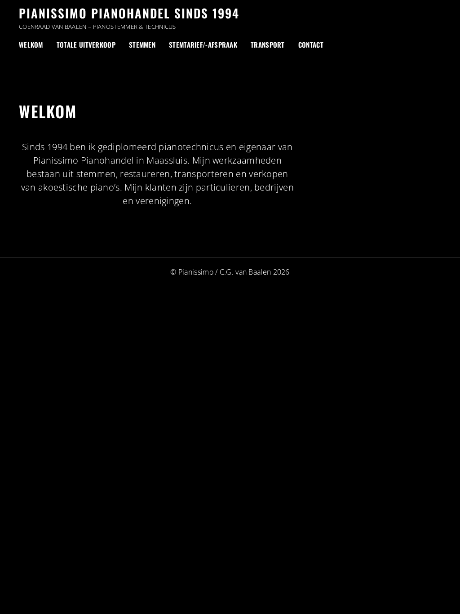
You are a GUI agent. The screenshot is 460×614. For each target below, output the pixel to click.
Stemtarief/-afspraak (203, 44)
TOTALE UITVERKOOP (86, 44)
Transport (268, 44)
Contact (310, 44)
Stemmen (142, 44)
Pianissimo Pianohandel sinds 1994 (129, 13)
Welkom (31, 44)
